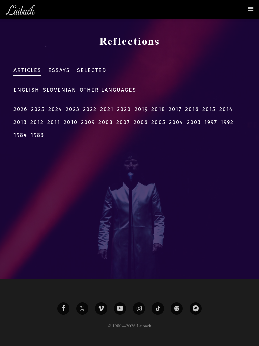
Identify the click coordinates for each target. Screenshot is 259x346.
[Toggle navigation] (250, 9)
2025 (38, 109)
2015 (209, 109)
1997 (210, 122)
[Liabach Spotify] (177, 308)
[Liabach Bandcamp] (196, 308)
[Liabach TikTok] (158, 308)
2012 (37, 122)
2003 (194, 122)
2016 (192, 109)
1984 (20, 135)
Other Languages (108, 89)
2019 (141, 109)
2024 (55, 109)
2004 (176, 122)
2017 (175, 109)
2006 (141, 122)
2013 (20, 122)
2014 (226, 109)
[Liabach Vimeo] (101, 308)
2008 (105, 122)
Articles (27, 70)
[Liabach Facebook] (63, 308)
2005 (158, 122)
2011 (53, 122)
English (26, 89)
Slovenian (59, 89)
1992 (227, 122)
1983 (37, 135)
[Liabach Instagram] (139, 308)
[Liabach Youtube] (120, 308)
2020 (124, 109)
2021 (107, 109)
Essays (59, 70)
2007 (123, 122)
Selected (91, 70)
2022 (90, 109)
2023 (73, 109)
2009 (88, 122)
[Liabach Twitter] (82, 308)
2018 (158, 109)
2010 (71, 122)
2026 (20, 109)
